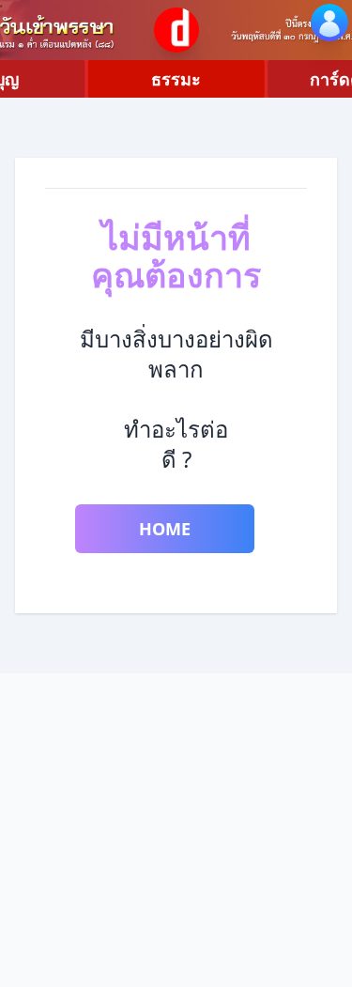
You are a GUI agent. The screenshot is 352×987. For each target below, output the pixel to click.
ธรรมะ (176, 79)
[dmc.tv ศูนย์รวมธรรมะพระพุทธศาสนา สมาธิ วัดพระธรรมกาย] (176, 30)
